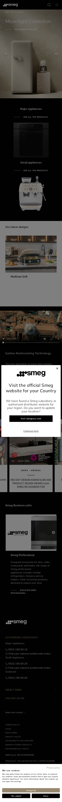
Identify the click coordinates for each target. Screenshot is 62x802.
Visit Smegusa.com (31, 419)
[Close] (57, 368)
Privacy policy (53, 767)
